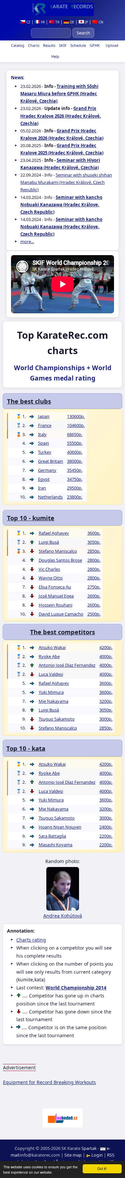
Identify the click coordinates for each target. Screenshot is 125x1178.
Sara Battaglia (52, 836)
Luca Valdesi (51, 674)
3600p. (93, 533)
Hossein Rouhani (55, 605)
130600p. (76, 416)
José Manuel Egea (56, 596)
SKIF (62, 45)
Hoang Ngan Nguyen (60, 827)
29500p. (74, 488)
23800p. (74, 497)
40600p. (74, 452)
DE (71, 22)
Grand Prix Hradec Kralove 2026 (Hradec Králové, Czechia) (60, 115)
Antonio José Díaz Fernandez (67, 665)
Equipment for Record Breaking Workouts (49, 1082)
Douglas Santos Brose (60, 560)
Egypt (44, 479)
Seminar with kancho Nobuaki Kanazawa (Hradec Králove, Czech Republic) (61, 204)
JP (86, 22)
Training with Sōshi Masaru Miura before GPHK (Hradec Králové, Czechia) (59, 93)
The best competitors (62, 632)
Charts (33, 45)
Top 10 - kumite (30, 518)
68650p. (74, 434)
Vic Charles (49, 569)
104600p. (76, 425)
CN (100, 22)
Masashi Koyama (55, 845)
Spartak (89, 1148)
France (44, 425)
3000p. (105, 719)
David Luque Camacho (61, 614)
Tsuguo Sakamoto (57, 719)
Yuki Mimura (51, 692)
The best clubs (29, 401)
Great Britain (50, 461)
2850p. (93, 551)
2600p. (93, 596)
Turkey (44, 452)
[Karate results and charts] (62, 9)
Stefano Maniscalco (58, 551)
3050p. (93, 542)
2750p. (93, 587)
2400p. (105, 827)
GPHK (94, 45)
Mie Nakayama (53, 701)
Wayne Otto (51, 578)
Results (48, 45)
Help (54, 56)
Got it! (102, 1168)
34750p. (74, 479)
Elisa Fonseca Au (55, 587)
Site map (73, 1155)
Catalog (17, 45)
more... (27, 241)
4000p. (105, 656)
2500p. (93, 614)
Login (97, 1155)
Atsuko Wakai (52, 647)
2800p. (93, 560)
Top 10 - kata (25, 748)
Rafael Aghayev (54, 533)
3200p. (105, 701)
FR (42, 22)
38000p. (74, 461)
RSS (110, 1155)
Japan (43, 416)
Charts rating (31, 940)
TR (56, 22)
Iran (42, 488)
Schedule (77, 45)
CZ (27, 22)
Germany (47, 470)
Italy (42, 434)
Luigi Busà (49, 542)
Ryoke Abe (49, 656)
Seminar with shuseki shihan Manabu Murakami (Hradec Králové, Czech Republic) (66, 182)
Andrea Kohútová (62, 916)
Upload (112, 45)
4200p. (105, 647)
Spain (43, 443)
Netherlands (50, 497)
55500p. (74, 443)
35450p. (74, 470)
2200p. (105, 836)
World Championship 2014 (76, 987)
